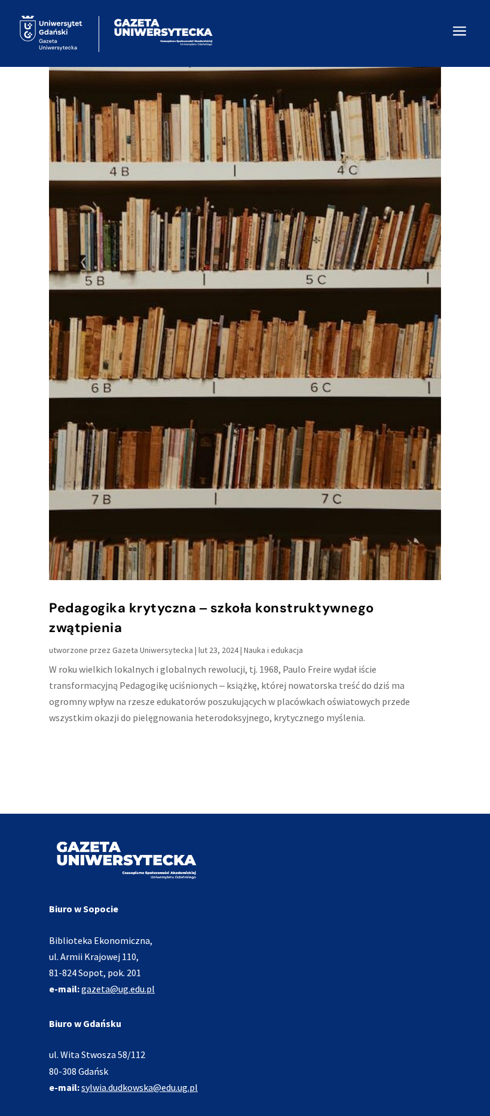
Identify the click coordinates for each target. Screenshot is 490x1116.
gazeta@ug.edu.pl (118, 989)
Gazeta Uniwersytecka (152, 650)
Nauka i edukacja (273, 650)
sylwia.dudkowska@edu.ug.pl (139, 1087)
